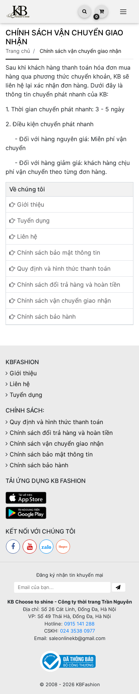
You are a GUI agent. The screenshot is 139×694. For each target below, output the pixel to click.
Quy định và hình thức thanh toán (62, 268)
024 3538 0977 (77, 631)
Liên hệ (26, 236)
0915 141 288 (79, 624)
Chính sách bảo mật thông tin (57, 252)
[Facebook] (13, 546)
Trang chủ (18, 51)
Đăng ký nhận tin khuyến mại (69, 575)
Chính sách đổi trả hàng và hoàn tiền (67, 284)
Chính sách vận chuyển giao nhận (63, 300)
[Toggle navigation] (123, 11)
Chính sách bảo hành (45, 316)
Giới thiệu (29, 204)
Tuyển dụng (32, 220)
